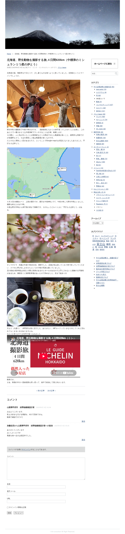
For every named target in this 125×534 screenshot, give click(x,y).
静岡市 (102, 249)
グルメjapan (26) (99, 114)
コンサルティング (107, 236)
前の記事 (41, 390)
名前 (8, 484)
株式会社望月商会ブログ (105, 269)
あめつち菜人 (101, 274)
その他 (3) (99, 210)
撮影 (108, 244)
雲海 (97, 249)
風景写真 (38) (98, 132)
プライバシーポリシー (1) (105, 195)
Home (9, 54)
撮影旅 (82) (100, 144)
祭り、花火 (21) (101, 183)
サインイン (26, 449)
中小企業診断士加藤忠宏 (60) (104, 87)
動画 (107, 241)
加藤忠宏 (10, 425)
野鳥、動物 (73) (101, 159)
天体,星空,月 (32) (102, 152)
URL (8, 498)
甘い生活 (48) (101, 129)
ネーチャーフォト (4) (101, 147)
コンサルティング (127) (104, 105)
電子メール (11, 491)
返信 (83, 421)
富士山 (101, 244)
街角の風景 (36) (101, 134)
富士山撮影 (100, 285)
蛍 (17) (98, 156)
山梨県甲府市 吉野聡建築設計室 (20, 407)
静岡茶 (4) (99, 123)
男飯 (106, 246)
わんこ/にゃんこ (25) (101, 189)
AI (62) (98, 95)
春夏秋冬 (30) (101, 138)
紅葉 (111, 246)
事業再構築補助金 (98, 241)
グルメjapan (62, 67)
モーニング (104, 238)
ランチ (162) (100, 116)
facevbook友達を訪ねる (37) (106, 170)
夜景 (112, 241)
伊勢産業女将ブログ (103, 263)
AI (93, 236)
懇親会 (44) (100, 186)
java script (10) (101, 89)
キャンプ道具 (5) (102, 201)
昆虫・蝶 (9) (100, 149)
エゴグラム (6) (101, 92)
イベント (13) (98, 168)
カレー (97, 236)
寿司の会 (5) (100, 180)
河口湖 (100, 247)
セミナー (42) (101, 108)
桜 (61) (98, 165)
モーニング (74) (101, 119)
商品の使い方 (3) (99, 192)
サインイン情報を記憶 (17, 507)
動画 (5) (99, 102)
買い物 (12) (100, 173)
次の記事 (50, 390)
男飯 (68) (99, 126)
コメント (10, 456)
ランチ (113, 238)
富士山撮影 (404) (102, 141)
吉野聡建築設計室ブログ (105, 266)
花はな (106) (100, 162)
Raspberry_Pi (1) (102, 204)
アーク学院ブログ (103, 271)
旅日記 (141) (100, 111)
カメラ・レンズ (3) (103, 198)
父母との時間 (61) (102, 177)
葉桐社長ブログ (102, 277)
